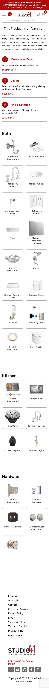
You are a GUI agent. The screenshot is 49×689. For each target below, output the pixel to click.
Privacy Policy (15, 630)
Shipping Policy (16, 622)
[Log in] (38, 14)
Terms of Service (17, 626)
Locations (7, 118)
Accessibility (15, 635)
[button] (4, 14)
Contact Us (7, 70)
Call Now (6, 94)
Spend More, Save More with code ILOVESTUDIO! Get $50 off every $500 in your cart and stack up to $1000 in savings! (24, 5)
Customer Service (18, 609)
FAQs (11, 617)
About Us (13, 600)
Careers (12, 604)
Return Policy (15, 613)
